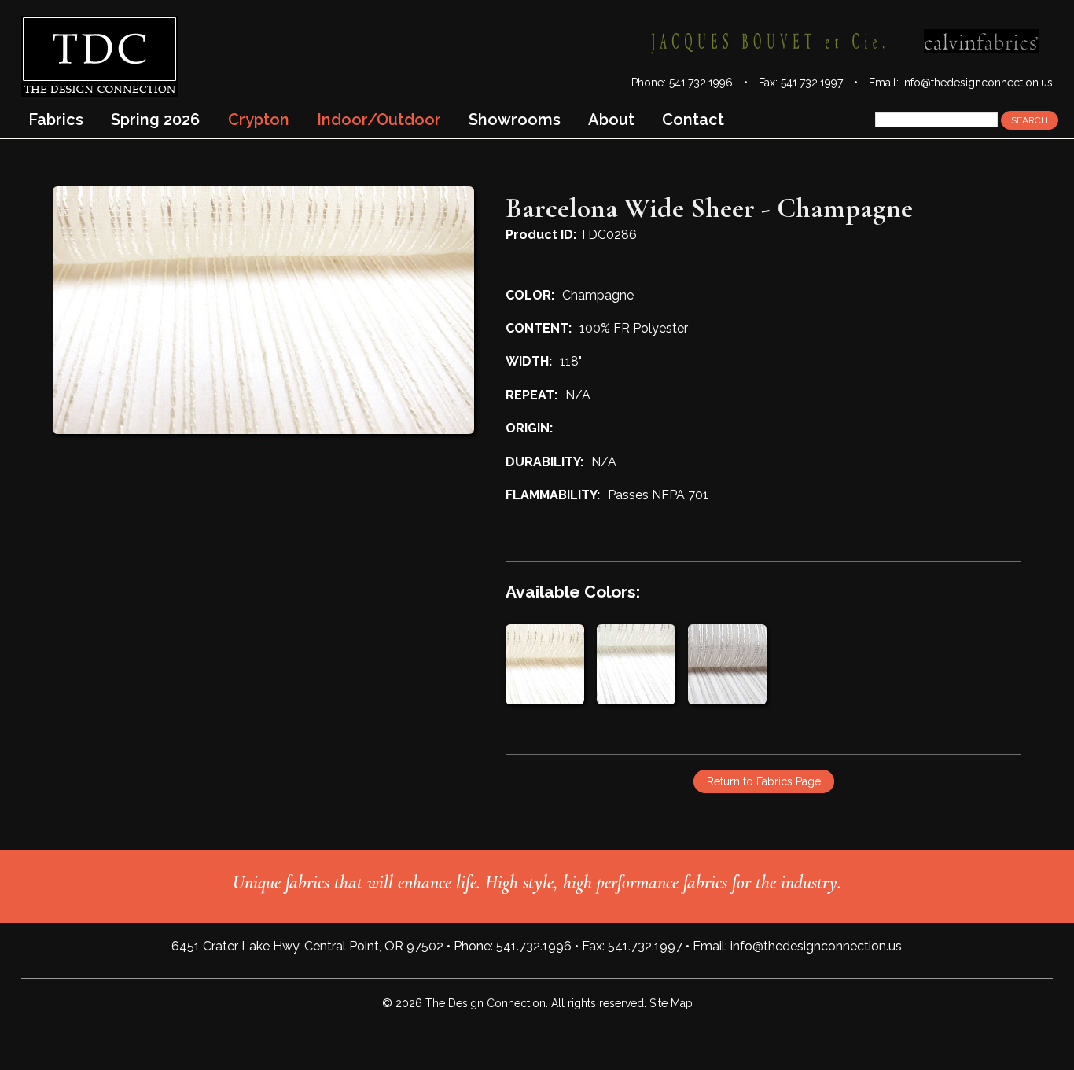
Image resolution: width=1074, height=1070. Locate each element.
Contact (693, 119)
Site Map (671, 1003)
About (611, 119)
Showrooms (515, 119)
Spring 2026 (155, 119)
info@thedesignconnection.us (977, 82)
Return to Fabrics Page (764, 781)
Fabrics (55, 119)
